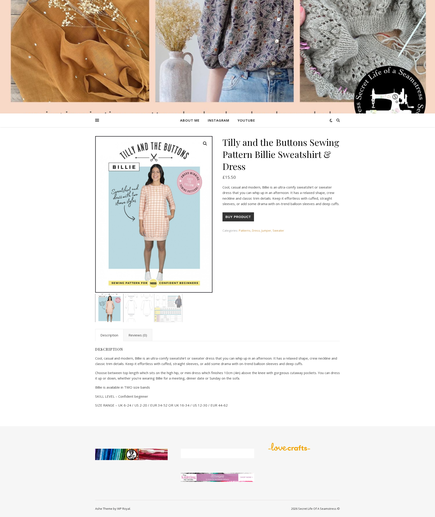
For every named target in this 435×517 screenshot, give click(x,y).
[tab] (109, 335)
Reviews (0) (137, 335)
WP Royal (123, 509)
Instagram (218, 120)
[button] (205, 144)
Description (109, 335)
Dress (256, 230)
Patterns (245, 230)
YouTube (246, 120)
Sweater (278, 230)
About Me (190, 120)
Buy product (238, 217)
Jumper (266, 230)
